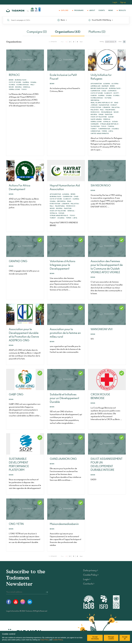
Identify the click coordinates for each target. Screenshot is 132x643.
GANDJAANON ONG (63, 459)
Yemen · (105, 131)
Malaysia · (116, 107)
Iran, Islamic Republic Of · (102, 102)
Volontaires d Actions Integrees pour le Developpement (62, 265)
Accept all (124, 638)
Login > (86, 579)
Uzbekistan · (96, 131)
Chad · (104, 91)
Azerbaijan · (96, 86)
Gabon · (94, 95)
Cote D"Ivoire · (15, 82)
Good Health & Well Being (101, 20)
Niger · (12, 87)
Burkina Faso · (21, 80)
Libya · (111, 131)
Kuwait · (114, 105)
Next (81, 41)
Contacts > (88, 584)
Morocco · (96, 112)
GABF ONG (16, 394)
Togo (24, 89)
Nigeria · (19, 87)
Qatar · (111, 117)
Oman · (101, 114)
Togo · (104, 126)
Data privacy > (90, 570)
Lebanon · (107, 107)
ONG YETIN (16, 524)
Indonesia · (95, 100)
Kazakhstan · (104, 105)
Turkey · (94, 129)
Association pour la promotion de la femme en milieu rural (65, 333)
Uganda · (116, 129)
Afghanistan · (97, 83)
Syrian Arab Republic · (110, 124)
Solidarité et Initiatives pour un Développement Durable (64, 398)
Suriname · (95, 124)
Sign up (123, 2)
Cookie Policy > (90, 575)
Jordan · (94, 105)
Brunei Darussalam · (100, 88)
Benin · (11, 80)
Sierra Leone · (15, 89)
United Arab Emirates (100, 133)
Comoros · (113, 91)
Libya (75, 218)
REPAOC (14, 75)
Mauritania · (110, 110)
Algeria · (116, 83)
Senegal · (27, 87)
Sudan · (115, 121)
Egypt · (117, 93)
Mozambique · (107, 112)
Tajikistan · (96, 126)
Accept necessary (95, 638)
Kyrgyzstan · (96, 107)
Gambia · (26, 82)
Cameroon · (96, 91)
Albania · (107, 83)
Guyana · (109, 98)
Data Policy (45, 640)
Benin (63, 20)
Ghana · (34, 82)
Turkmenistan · (104, 129)
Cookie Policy (58, 640)
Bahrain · (106, 86)
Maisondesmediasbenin (64, 524)
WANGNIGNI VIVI (101, 329)
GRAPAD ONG (18, 261)
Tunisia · (111, 126)
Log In (115, 2)
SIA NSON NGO (101, 185)
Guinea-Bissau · (23, 84)
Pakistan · (109, 114)
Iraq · (116, 102)
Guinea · (12, 84)
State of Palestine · (99, 117)
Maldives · (95, 110)
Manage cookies (111, 638)
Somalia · (107, 121)
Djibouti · (108, 93)
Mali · (33, 84)
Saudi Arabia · (97, 119)
